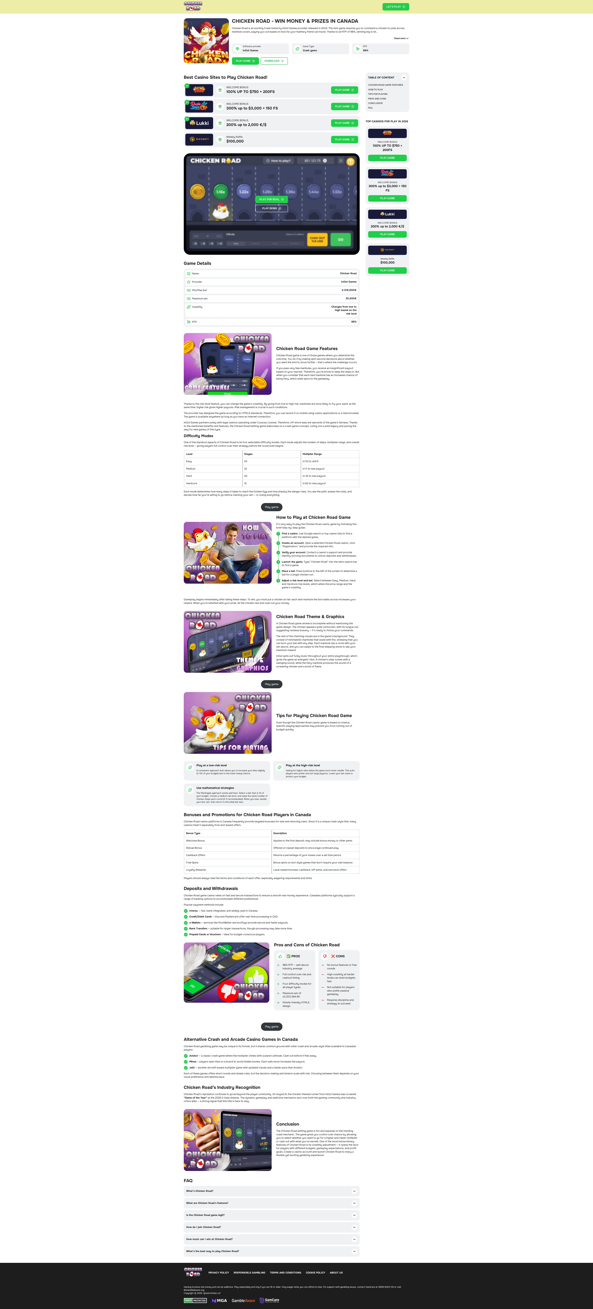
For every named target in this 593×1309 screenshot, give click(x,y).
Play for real (269, 199)
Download (272, 61)
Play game (243, 61)
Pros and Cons (377, 98)
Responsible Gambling (249, 1272)
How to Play (375, 89)
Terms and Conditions (285, 1272)
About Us (336, 1272)
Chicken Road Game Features (385, 85)
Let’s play (394, 6)
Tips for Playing (377, 94)
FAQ (370, 107)
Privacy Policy (218, 1272)
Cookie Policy (315, 1272)
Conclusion (375, 103)
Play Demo (269, 208)
